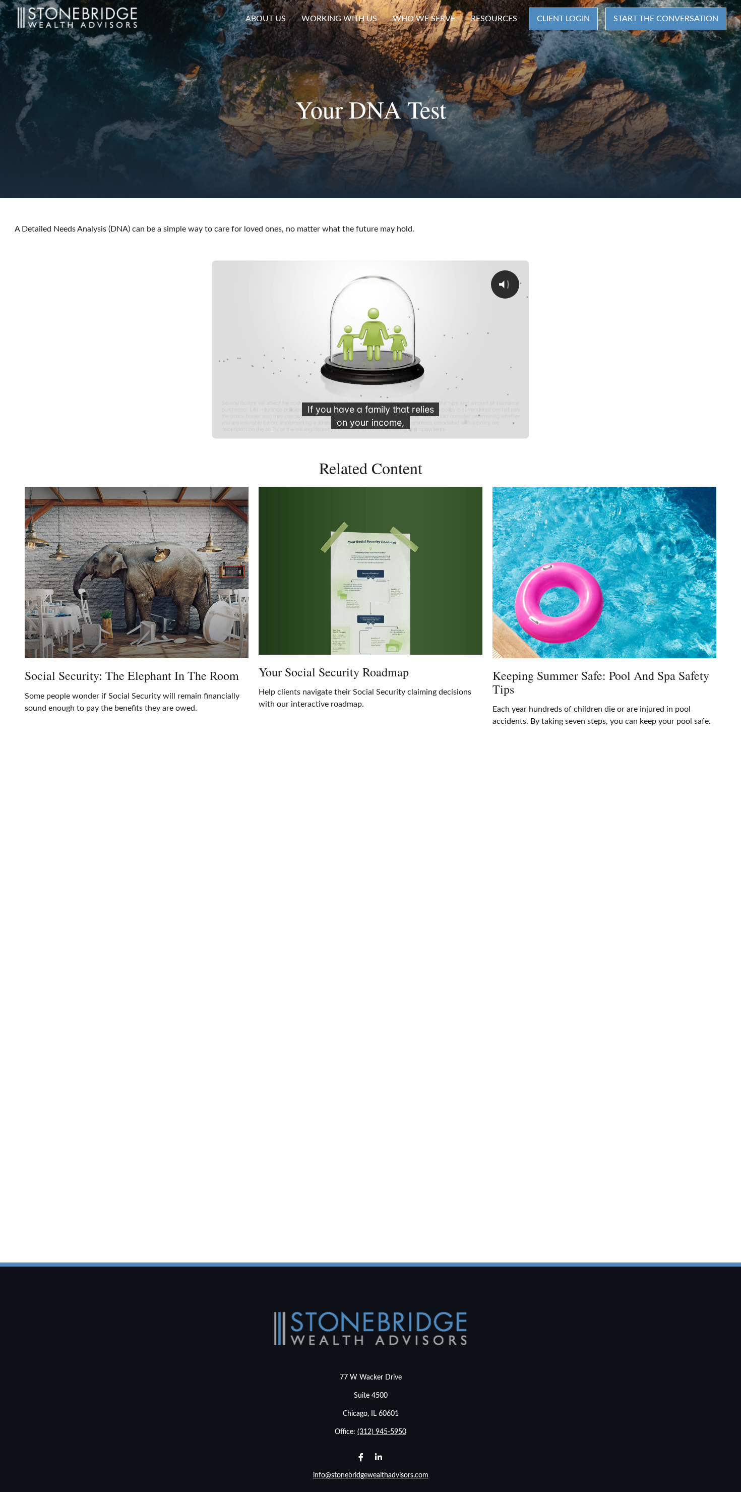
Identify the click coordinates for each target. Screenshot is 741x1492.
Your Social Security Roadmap (334, 672)
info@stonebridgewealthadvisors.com (370, 1475)
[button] (265, 19)
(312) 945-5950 (381, 1432)
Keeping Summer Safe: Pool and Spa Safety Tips (600, 682)
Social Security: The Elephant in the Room (132, 675)
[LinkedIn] (378, 1457)
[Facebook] (360, 1457)
